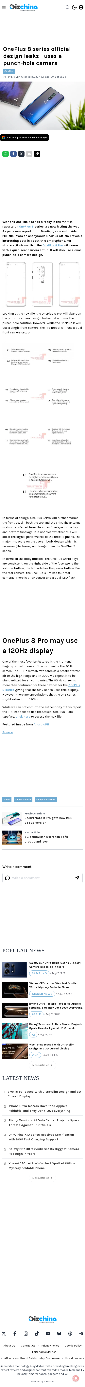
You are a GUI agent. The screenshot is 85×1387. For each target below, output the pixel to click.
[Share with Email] (29, 154)
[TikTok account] (37, 1333)
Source (7, 732)
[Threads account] (70, 1333)
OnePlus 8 (26, 226)
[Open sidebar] (4, 7)
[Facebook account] (14, 1333)
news (7, 799)
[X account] (3, 1333)
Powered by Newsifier (42, 1381)
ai (33, 1034)
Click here (23, 716)
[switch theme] (74, 7)
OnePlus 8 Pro (52, 245)
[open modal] (81, 7)
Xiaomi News (42, 994)
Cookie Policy (73, 1345)
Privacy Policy (50, 1345)
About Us (9, 1345)
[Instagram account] (26, 1333)
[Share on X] (21, 154)
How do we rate (74, 1358)
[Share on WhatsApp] (5, 154)
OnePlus (8, 71)
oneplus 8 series (45, 799)
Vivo (35, 1055)
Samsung (39, 973)
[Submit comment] (77, 878)
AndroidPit (41, 724)
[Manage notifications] (76, 1378)
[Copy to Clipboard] (37, 154)
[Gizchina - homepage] (23, 7)
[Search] (67, 7)
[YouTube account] (48, 1333)
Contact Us (28, 1345)
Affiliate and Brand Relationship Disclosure (32, 1358)
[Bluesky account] (59, 1333)
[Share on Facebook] (13, 154)
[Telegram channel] (81, 1333)
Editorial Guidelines (44, 1352)
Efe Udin (15, 76)
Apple (36, 1014)
